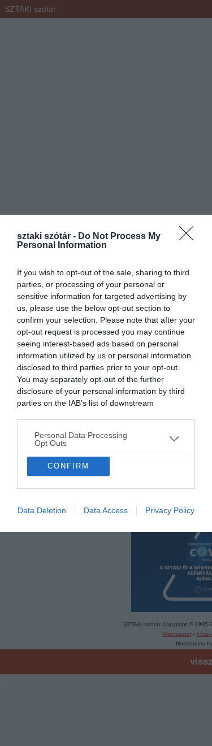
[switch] (168, 368)
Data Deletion (42, 608)
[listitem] (106, 341)
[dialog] (106, 373)
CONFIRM (68, 564)
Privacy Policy (169, 608)
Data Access (106, 608)
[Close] (190, 139)
